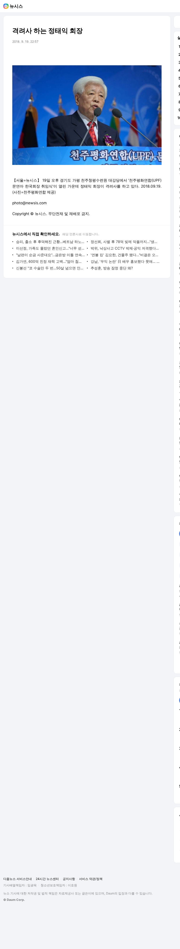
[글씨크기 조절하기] (148, 53)
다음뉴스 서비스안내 (17, 879)
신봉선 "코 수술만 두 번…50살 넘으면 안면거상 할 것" (50, 268)
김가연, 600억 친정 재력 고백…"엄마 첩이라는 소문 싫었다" (50, 261)
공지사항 (69, 879)
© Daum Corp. (14, 900)
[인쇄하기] (157, 53)
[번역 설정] (139, 53)
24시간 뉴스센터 (47, 879)
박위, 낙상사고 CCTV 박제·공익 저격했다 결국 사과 (125, 248)
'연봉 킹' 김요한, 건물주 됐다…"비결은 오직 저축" (125, 255)
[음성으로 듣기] (130, 53)
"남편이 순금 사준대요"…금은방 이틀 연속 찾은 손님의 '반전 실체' (50, 255)
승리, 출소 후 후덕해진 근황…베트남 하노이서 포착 (50, 241)
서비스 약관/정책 (91, 879)
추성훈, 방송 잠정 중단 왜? (112, 268)
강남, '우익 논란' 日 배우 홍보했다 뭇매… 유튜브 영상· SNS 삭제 (125, 261)
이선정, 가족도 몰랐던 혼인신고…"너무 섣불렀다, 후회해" (50, 248)
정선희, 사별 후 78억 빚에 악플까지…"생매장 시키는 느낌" (125, 241)
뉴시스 (16, 6)
